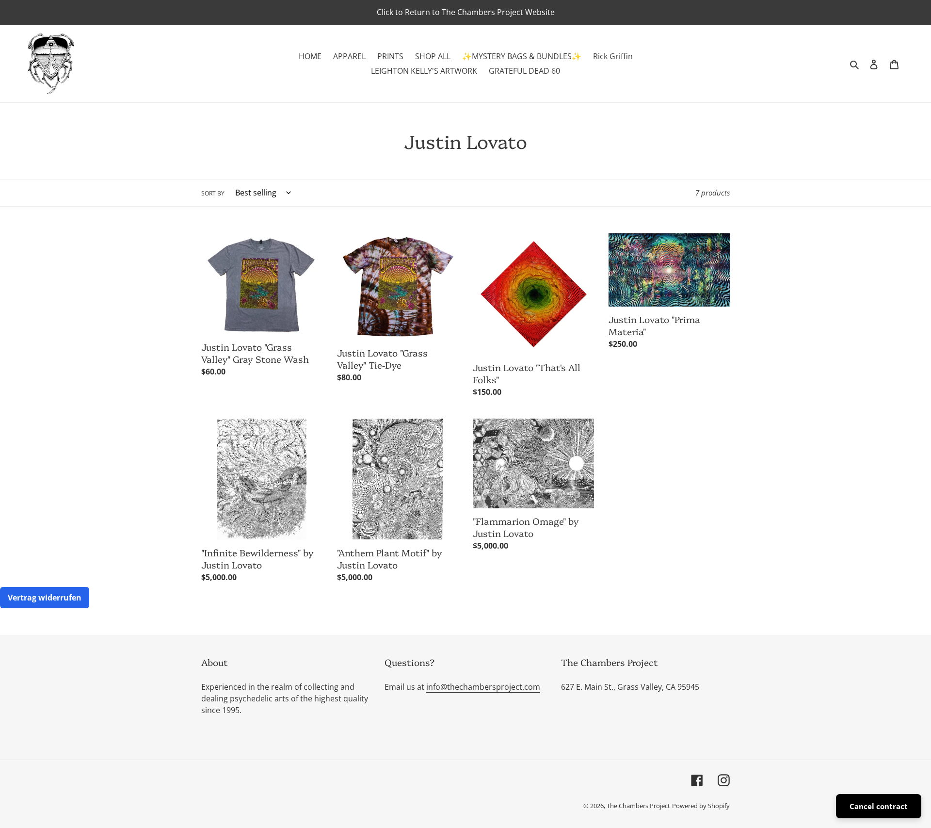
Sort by (213, 193)
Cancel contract (879, 806)
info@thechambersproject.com (483, 687)
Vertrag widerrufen (44, 597)
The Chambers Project (638, 805)
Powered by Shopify (701, 805)
